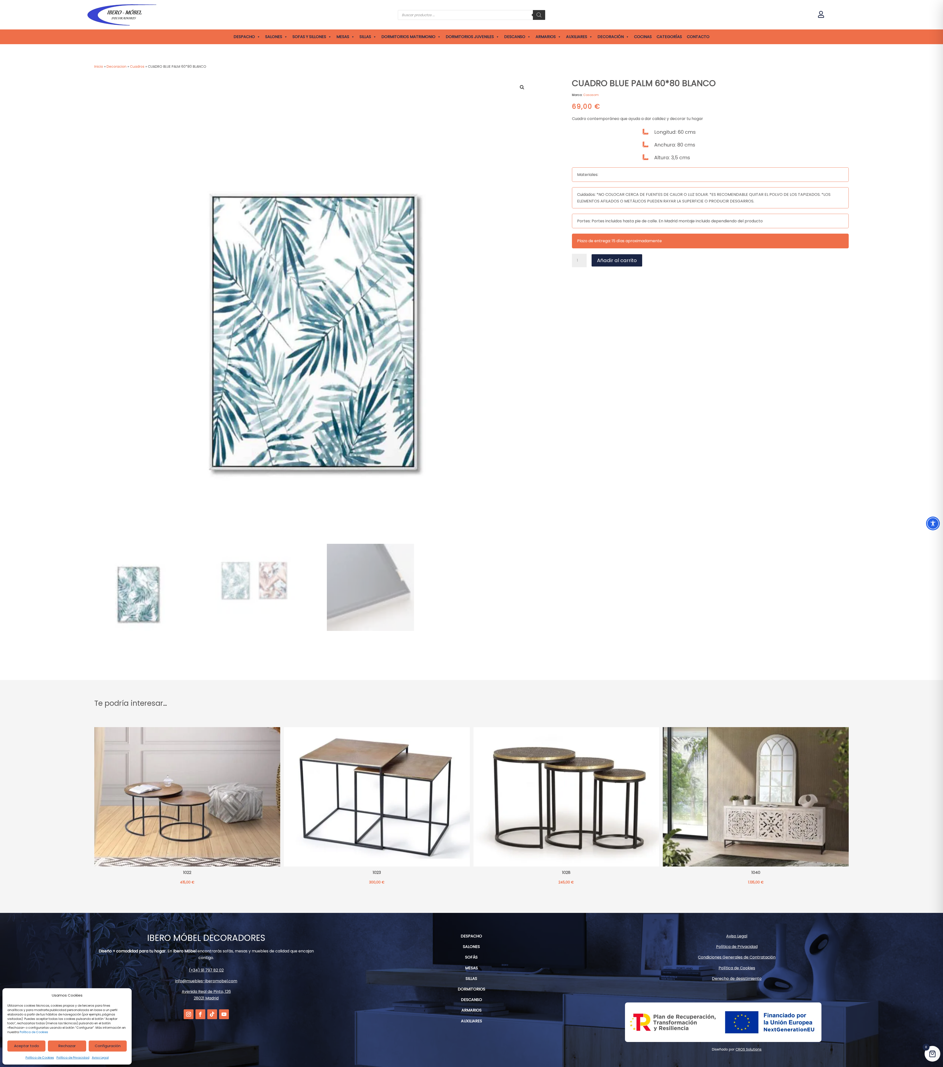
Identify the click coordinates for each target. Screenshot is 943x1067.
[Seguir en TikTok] (212, 1014)
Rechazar (67, 1045)
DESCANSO (514, 37)
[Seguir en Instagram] (189, 1014)
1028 (566, 873)
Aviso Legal (100, 1057)
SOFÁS (471, 957)
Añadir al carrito (617, 260)
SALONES (273, 37)
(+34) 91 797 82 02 (206, 970)
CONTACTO (698, 37)
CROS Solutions (748, 1049)
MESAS (342, 37)
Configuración (108, 1045)
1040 (755, 873)
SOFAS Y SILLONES (309, 37)
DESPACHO (244, 37)
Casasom (591, 95)
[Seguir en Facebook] (200, 1014)
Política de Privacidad (72, 1057)
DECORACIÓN (610, 37)
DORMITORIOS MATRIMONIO (408, 37)
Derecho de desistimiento (737, 978)
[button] (522, 87)
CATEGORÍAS (669, 37)
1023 (377, 873)
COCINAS (643, 37)
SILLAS (365, 37)
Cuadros (137, 66)
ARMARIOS (546, 37)
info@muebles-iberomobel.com (206, 981)
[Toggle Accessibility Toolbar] (933, 523)
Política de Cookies (34, 1032)
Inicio (98, 66)
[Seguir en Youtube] (224, 1014)
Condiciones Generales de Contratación (737, 957)
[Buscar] (539, 15)
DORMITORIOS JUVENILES (470, 37)
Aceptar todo (26, 1045)
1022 (187, 873)
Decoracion (116, 66)
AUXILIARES (576, 37)
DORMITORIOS (471, 989)
